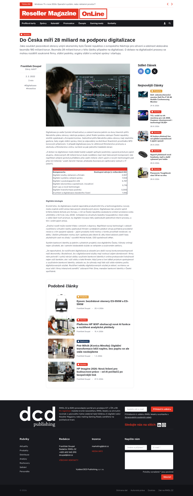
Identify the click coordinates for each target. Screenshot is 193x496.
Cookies (151, 490)
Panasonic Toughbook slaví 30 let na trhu (160, 174)
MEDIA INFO (97, 451)
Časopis (82, 23)
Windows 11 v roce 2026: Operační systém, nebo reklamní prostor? (65, 4)
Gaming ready (96, 23)
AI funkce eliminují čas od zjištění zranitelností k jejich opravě (160, 138)
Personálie (24, 471)
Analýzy (23, 459)
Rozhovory (25, 463)
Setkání (23, 467)
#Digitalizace (30, 85)
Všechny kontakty (68, 460)
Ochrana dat (121, 490)
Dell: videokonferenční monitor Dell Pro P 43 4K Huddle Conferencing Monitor (161, 98)
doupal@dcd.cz (66, 455)
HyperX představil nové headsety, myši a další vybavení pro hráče (160, 157)
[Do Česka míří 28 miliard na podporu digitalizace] (88, 97)
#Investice (31, 88)
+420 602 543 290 (67, 452)
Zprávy (43, 23)
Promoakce (68, 23)
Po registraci (65, 411)
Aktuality (24, 446)
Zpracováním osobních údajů (138, 417)
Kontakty (112, 23)
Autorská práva (138, 490)
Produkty (24, 450)
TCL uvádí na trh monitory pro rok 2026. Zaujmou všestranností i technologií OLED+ (161, 119)
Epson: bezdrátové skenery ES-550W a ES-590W (102, 303)
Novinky (26, 34)
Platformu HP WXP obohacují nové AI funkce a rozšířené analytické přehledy (103, 326)
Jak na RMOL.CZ (165, 490)
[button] (169, 23)
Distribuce (24, 455)
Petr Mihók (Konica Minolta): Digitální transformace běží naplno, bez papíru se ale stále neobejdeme (103, 348)
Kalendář (55, 23)
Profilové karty (29, 23)
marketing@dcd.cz (100, 446)
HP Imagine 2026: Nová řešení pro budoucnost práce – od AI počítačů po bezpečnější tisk (100, 371)
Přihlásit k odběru (162, 409)
